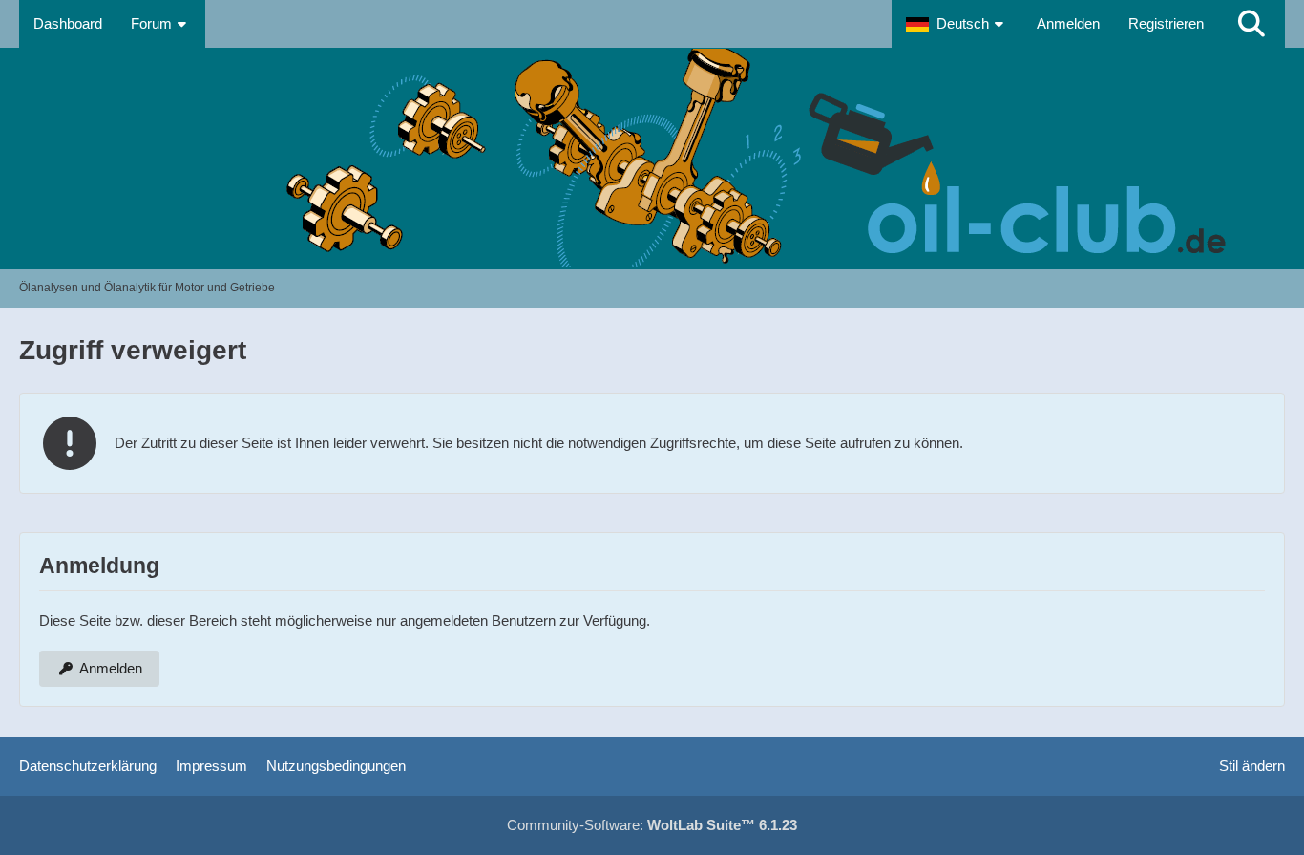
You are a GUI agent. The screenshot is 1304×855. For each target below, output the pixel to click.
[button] (957, 24)
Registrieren (1166, 23)
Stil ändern (1252, 766)
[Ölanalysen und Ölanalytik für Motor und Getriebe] (652, 158)
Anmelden (1068, 23)
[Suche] (1251, 24)
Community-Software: (652, 825)
